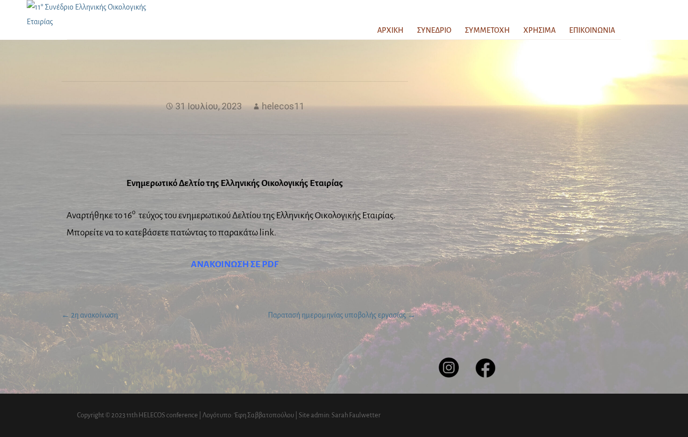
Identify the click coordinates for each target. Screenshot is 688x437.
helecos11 (283, 106)
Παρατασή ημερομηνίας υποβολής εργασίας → (342, 315)
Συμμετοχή (487, 30)
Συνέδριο (434, 30)
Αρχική (390, 30)
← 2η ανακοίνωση (89, 315)
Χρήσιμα (539, 30)
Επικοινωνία (592, 30)
